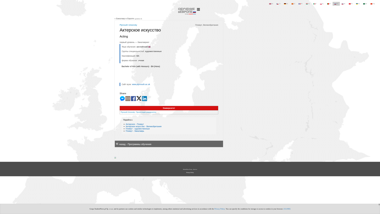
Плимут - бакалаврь (135, 131)
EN (272, 3)
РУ (337, 3)
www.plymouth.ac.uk (141, 84)
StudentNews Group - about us (190, 169)
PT (330, 3)
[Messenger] (122, 100)
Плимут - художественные (138, 129)
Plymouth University (128, 25)
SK (344, 3)
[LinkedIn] (144, 100)
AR (366, 3)
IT (315, 3)
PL (323, 3)
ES (294, 3)
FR (301, 3)
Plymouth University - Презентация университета (138, 112)
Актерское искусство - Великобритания (144, 126)
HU (309, 3)
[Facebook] (133, 100)
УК (359, 3)
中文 (374, 3)
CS (279, 3)
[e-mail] (127, 100)
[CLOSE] (287, 209)
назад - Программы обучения (133, 143)
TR (351, 3)
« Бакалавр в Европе (128, 18)
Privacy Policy (219, 209)
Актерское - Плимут (135, 124)
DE (287, 3)
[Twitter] (138, 99)
